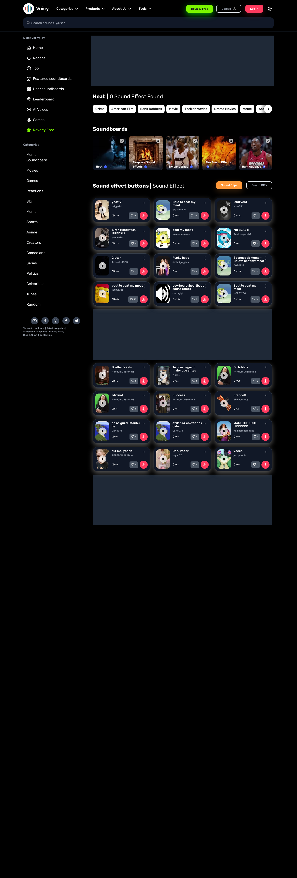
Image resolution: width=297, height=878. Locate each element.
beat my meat (183, 229)
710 (195, 215)
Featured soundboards (52, 78)
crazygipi (178, 293)
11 (135, 243)
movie (173, 109)
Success (179, 395)
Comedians (35, 253)
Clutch (116, 257)
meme (247, 109)
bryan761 (178, 455)
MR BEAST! (241, 229)
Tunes (31, 294)
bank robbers (151, 109)
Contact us (46, 335)
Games (38, 120)
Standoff (240, 395)
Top (36, 68)
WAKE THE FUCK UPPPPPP (245, 424)
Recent (39, 58)
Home (38, 47)
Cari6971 (117, 430)
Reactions (34, 191)
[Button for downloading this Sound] (144, 216)
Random (33, 304)
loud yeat (240, 202)
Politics (32, 273)
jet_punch (240, 455)
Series (31, 263)
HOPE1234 (240, 293)
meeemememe (181, 234)
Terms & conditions (33, 328)
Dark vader (181, 451)
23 (135, 299)
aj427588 (117, 290)
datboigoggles (181, 262)
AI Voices (40, 109)
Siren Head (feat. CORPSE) (124, 231)
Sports (32, 222)
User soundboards (48, 89)
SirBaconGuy (241, 399)
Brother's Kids (122, 367)
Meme (31, 211)
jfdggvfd (116, 206)
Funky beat (181, 257)
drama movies (225, 109)
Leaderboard (44, 99)
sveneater (117, 237)
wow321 (238, 206)
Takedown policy (56, 328)
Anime (31, 232)
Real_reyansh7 (242, 234)
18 (135, 215)
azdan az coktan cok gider (187, 424)
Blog (25, 335)
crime (99, 109)
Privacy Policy (56, 331)
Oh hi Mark (241, 367)
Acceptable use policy (35, 331)
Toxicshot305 (120, 262)
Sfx (29, 201)
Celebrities (35, 284)
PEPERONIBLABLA (122, 455)
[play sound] (102, 210)
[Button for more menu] (144, 202)
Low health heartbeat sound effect (188, 287)
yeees (238, 451)
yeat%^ (117, 202)
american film (122, 109)
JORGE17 (239, 265)
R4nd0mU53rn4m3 (123, 371)
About (34, 335)
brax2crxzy (179, 209)
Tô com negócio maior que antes (184, 369)
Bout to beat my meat (184, 203)
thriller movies (196, 109)
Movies (32, 170)
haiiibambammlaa (244, 430)
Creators (33, 242)
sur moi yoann (122, 451)
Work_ (176, 375)
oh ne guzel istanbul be (126, 424)
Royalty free (43, 130)
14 (257, 299)
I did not (117, 395)
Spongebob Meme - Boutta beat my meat (249, 259)
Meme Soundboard (36, 157)
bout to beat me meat (127, 285)
